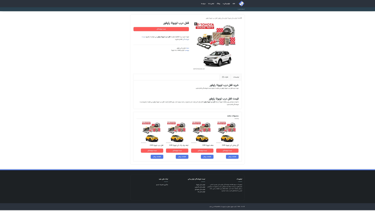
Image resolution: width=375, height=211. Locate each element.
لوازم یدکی (227, 4)
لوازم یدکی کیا (201, 192)
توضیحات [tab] (236, 77)
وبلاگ (218, 4)
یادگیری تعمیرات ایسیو (162, 185)
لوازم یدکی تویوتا (232, 18)
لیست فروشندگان (206, 88)
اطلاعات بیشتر (232, 157)
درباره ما (203, 4)
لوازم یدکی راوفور (222, 18)
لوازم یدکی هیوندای (200, 189)
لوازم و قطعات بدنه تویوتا (177, 50)
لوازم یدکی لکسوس (200, 187)
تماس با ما (211, 4)
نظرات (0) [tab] (225, 77)
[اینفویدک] (241, 3)
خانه (234, 4)
